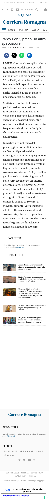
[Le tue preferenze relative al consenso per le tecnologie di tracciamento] (44, 497)
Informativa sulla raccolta (16, 495)
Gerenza (24, 473)
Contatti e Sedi (12, 473)
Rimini (4, 47)
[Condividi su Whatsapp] (22, 55)
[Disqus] (24, 369)
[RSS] (34, 460)
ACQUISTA (24, 15)
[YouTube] (17, 9)
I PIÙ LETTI (15, 255)
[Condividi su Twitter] (14, 55)
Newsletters (27, 9)
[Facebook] (3, 9)
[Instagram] (12, 9)
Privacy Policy (19, 476)
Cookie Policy (37, 473)
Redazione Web (16, 48)
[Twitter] (7, 9)
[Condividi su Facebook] (6, 55)
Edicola (32, 476)
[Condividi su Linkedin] (29, 55)
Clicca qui (20, 247)
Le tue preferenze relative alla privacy (27, 490)
